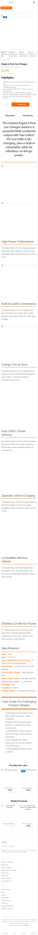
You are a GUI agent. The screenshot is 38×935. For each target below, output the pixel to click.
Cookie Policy (4, 875)
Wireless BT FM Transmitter (11, 823)
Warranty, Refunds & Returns (8, 870)
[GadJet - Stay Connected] (16, 3)
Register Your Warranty (7, 862)
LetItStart (26, 925)
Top (5, 17)
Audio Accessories (6, 889)
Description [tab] (10, 116)
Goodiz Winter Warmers (7, 906)
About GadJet (4, 864)
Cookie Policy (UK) (6, 881)
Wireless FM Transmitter (29, 788)
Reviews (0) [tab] (28, 116)
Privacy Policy (5, 873)
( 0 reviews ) (11, 73)
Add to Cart (21, 104)
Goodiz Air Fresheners (7, 908)
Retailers (6, 8)
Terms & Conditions (6, 867)
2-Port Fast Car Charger (10, 788)
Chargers (17, 67)
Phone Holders (5, 897)
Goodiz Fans (4, 903)
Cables (3, 892)
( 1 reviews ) (13, 825)
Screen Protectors (6, 900)
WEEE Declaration (6, 878)
